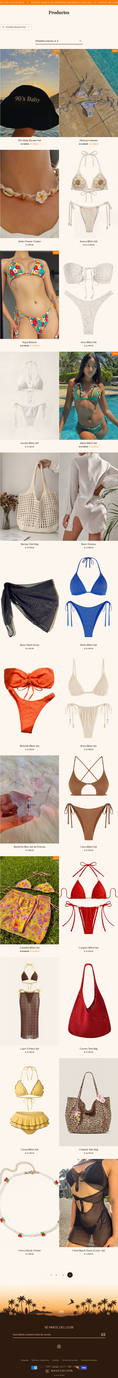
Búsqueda (24, 1360)
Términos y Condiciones (40, 1360)
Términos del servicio (70, 1360)
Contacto (55, 1360)
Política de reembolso (89, 1360)
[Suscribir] (102, 1334)
